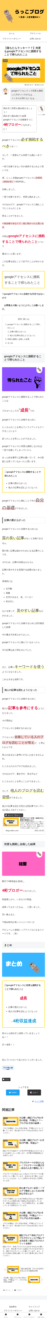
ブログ (7, 1079)
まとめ (10, 343)
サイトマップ (34, 1307)
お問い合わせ (34, 1310)
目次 (20, 319)
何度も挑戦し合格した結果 (18, 339)
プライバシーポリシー (13, 1310)
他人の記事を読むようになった (22, 335)
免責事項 (12, 1307)
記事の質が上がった (18, 332)
